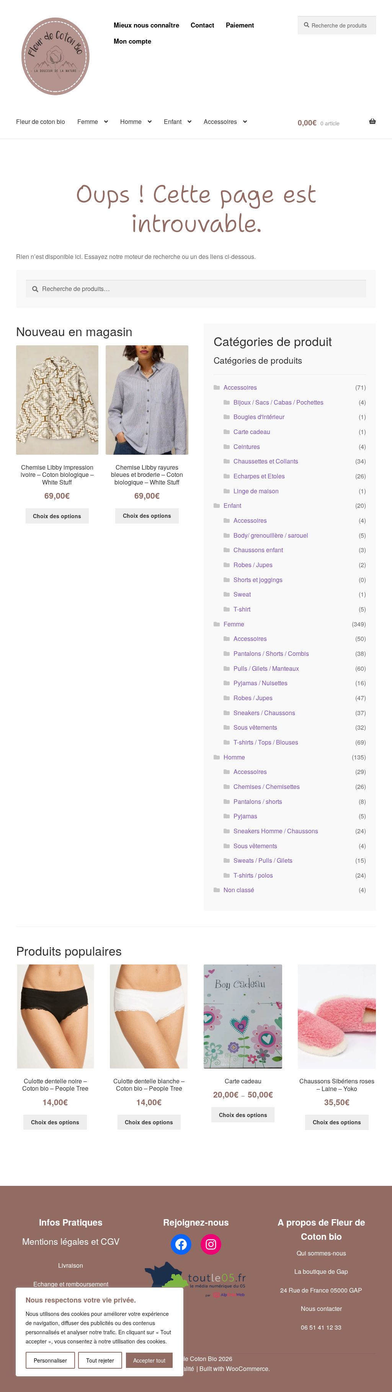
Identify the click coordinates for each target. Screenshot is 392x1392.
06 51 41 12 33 (321, 1327)
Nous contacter (321, 1308)
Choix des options (57, 516)
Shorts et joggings (258, 579)
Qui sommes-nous (321, 1253)
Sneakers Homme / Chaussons (276, 830)
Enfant (172, 121)
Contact (202, 24)
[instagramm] (211, 1244)
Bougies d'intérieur (259, 416)
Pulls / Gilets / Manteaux (266, 668)
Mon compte (132, 41)
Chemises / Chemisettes (267, 786)
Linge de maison (256, 490)
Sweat (242, 594)
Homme (131, 121)
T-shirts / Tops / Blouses (266, 742)
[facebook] (181, 1244)
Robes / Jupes (253, 564)
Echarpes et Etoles (259, 476)
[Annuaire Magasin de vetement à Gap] (196, 1280)
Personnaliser (50, 1360)
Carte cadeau (252, 431)
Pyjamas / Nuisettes (260, 682)
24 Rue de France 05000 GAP (321, 1290)
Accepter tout (149, 1360)
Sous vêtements (255, 727)
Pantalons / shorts (258, 801)
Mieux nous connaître (146, 24)
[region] (99, 1332)
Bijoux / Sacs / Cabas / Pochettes (278, 402)
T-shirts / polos (253, 875)
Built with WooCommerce (233, 1368)
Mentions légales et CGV (70, 1241)
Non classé (239, 889)
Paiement (240, 24)
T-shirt (242, 609)
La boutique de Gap (321, 1271)
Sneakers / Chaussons (264, 712)
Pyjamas (245, 815)
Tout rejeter (100, 1360)
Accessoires (220, 121)
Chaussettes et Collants (266, 461)
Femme (87, 121)
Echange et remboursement (70, 1284)
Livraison (70, 1265)
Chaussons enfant (258, 549)
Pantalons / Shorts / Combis (271, 653)
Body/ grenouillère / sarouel (271, 535)
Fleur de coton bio (40, 121)
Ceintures (247, 446)
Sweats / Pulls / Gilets (263, 860)
